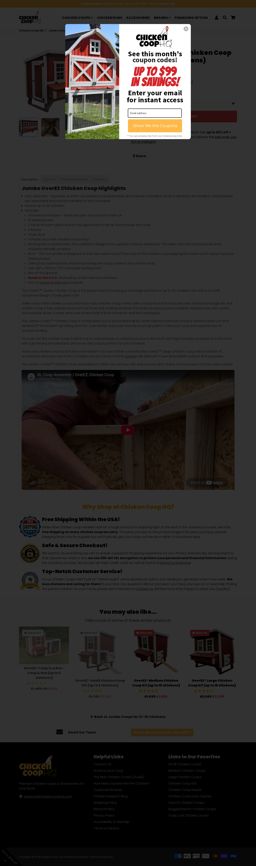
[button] (186, 28)
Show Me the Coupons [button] (155, 125)
